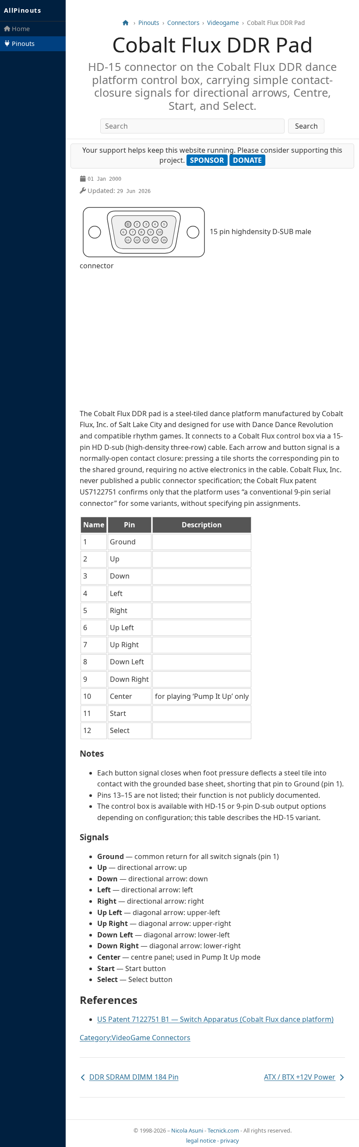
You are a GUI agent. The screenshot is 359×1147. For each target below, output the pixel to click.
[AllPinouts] (125, 23)
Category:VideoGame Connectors (135, 1037)
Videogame (223, 22)
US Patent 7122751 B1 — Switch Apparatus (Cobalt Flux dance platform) (215, 1019)
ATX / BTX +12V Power (299, 1077)
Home (20, 29)
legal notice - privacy (212, 1140)
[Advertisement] (212, 340)
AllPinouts (22, 10)
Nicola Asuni (187, 1130)
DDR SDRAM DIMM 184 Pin (129, 1077)
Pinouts (22, 43)
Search (306, 126)
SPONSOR (207, 160)
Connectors (183, 22)
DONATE (247, 160)
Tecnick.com (223, 1130)
